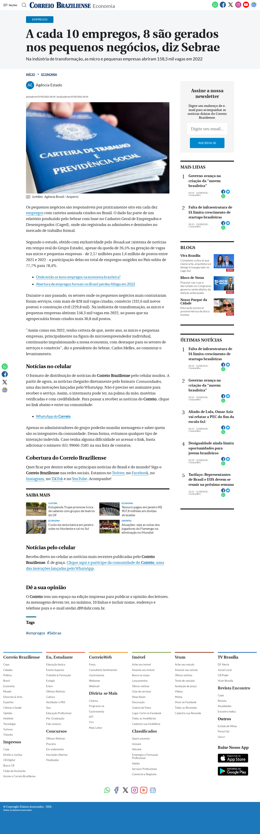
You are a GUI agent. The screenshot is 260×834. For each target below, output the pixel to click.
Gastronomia (96, 675)
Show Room (139, 697)
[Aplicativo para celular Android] (233, 771)
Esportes (8, 702)
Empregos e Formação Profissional (145, 756)
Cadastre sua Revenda (188, 713)
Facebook (140, 473)
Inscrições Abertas (57, 754)
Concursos (56, 731)
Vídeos (179, 691)
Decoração (138, 702)
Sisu (48, 707)
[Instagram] (238, 7)
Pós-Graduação (55, 718)
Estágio (50, 680)
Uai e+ (221, 736)
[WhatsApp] (215, 7)
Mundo (7, 691)
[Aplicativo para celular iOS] (233, 758)
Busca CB (8, 765)
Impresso (12, 742)
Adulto (136, 763)
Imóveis (136, 744)
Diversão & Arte (12, 697)
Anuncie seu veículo (186, 670)
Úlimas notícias (141, 686)
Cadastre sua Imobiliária (146, 723)
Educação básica (55, 664)
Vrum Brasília (225, 680)
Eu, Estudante (59, 657)
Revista (222, 700)
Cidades (8, 670)
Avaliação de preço (186, 686)
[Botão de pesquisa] (23, 5)
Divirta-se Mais (103, 693)
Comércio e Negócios (144, 774)
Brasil (6, 680)
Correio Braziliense (21, 657)
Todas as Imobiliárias (144, 718)
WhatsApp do (53, 416)
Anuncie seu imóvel (143, 670)
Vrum (180, 657)
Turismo (8, 729)
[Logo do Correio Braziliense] (60, 5)
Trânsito (8, 734)
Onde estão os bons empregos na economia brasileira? (78, 277)
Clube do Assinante (14, 771)
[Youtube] (246, 7)
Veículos (137, 749)
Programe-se (96, 706)
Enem (49, 686)
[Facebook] (223, 7)
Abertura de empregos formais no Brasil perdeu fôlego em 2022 (85, 284)
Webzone (94, 680)
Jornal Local (225, 670)
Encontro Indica (227, 711)
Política (7, 675)
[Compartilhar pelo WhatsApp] (223, 197)
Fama (92, 664)
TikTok (57, 479)
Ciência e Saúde (12, 707)
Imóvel (138, 657)
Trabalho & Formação (58, 675)
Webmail (94, 686)
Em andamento (55, 749)
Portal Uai (223, 731)
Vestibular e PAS (55, 702)
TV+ (91, 722)
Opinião (7, 713)
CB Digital (9, 760)
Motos (178, 697)
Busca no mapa (141, 675)
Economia (104, 6)
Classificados (144, 731)
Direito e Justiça (12, 754)
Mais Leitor (95, 727)
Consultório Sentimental (103, 670)
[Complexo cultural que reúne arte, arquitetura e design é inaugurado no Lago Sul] (224, 261)
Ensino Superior (55, 670)
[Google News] (254, 7)
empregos (34, 213)
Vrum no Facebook (185, 702)
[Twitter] (231, 7)
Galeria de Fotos (141, 707)
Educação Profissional (58, 713)
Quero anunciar (141, 738)
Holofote (8, 718)
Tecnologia (9, 723)
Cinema (93, 700)
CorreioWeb (100, 657)
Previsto (51, 744)
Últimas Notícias (55, 691)
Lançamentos (140, 680)
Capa (6, 664)
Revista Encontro (234, 688)
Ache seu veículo (184, 664)
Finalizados (52, 760)
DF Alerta (223, 664)
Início (30, 74)
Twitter (118, 473)
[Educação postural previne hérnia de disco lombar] (224, 305)
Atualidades (225, 706)
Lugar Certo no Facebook (146, 713)
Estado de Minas (227, 726)
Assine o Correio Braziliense (19, 776)
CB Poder (223, 675)
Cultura (50, 697)
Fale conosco (53, 723)
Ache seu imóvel (141, 664)
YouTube (79, 479)
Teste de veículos (185, 680)
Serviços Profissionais (144, 769)
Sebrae (55, 633)
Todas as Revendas (186, 707)
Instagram (35, 479)
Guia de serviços (141, 691)
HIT (91, 716)
